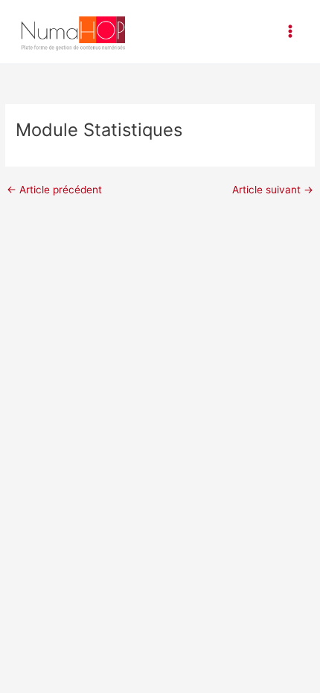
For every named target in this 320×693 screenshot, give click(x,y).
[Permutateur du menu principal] (290, 31)
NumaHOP (169, 31)
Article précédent (54, 190)
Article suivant (272, 190)
